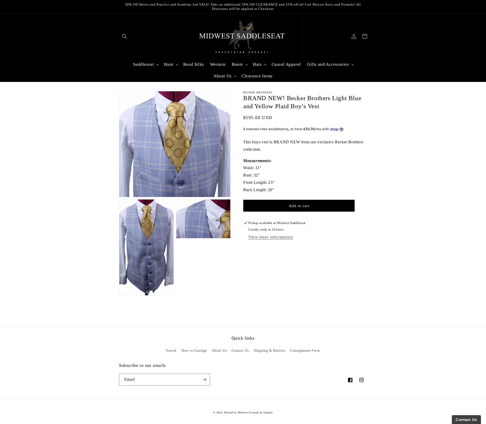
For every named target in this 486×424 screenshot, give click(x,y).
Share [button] (253, 249)
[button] (124, 36)
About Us (219, 350)
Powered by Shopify (261, 412)
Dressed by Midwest (236, 412)
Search (171, 350)
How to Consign (194, 350)
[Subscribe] (204, 380)
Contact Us (240, 350)
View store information (270, 237)
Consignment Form (305, 350)
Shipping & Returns (269, 350)
